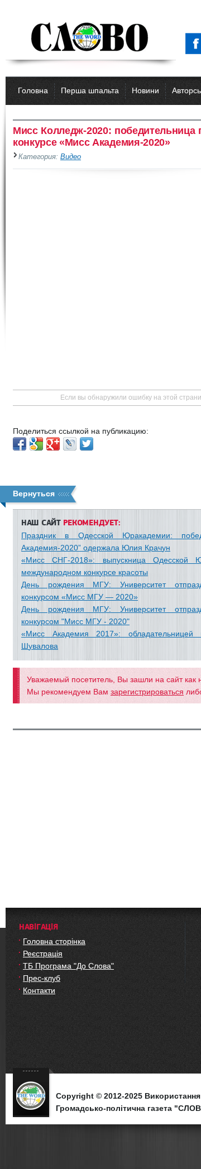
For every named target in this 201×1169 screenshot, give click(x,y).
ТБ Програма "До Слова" (68, 965)
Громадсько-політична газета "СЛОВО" (91, 38)
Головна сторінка (54, 941)
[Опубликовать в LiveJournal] (69, 444)
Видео (70, 157)
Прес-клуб (41, 978)
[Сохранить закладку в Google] (36, 444)
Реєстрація (43, 953)
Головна (33, 90)
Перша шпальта (90, 90)
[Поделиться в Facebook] (19, 444)
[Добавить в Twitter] (86, 444)
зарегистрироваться (147, 691)
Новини (145, 90)
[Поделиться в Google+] (53, 444)
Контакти (39, 990)
